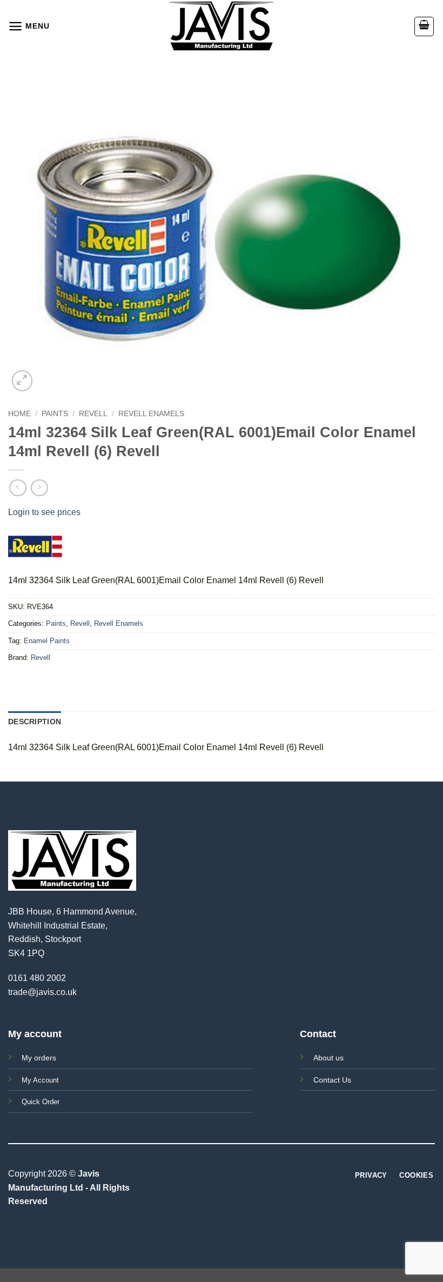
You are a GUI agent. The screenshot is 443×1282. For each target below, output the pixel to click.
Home (19, 414)
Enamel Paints (47, 641)
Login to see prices (44, 512)
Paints (55, 414)
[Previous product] (39, 487)
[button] (28, 26)
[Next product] (17, 487)
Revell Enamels (151, 414)
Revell (93, 414)
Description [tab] (34, 721)
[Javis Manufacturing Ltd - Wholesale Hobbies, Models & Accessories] (221, 26)
